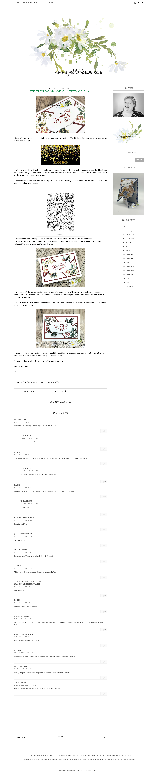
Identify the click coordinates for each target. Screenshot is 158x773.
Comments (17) (29, 391)
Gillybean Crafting (24, 634)
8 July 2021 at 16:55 (29, 438)
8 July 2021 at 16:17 (23, 422)
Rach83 (17, 485)
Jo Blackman (26, 435)
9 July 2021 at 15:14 (23, 637)
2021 (128, 246)
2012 (128, 282)
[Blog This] (65, 391)
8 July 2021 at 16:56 (29, 471)
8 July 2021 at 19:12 (23, 568)
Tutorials (38, 3)
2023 (128, 239)
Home (60, 736)
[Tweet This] (55, 391)
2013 (128, 278)
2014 (128, 274)
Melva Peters (20, 550)
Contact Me (27, 3)
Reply (104, 431)
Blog (17, 3)
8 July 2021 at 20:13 (23, 587)
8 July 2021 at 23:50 (23, 603)
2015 (128, 270)
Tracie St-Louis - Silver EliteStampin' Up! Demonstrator (27, 583)
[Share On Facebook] (59, 391)
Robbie (17, 600)
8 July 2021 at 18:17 (23, 552)
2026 (129, 227)
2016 (128, 266)
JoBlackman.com (78, 770)
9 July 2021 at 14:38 (23, 619)
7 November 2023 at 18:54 (25, 685)
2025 (129, 231)
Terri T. (17, 566)
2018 (128, 258)
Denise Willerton (23, 616)
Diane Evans (20, 419)
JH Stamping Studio (23, 534)
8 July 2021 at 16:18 (23, 455)
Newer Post (20, 737)
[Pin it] (62, 391)
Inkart (17, 650)
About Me (49, 3)
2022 (128, 243)
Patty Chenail (21, 666)
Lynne (17, 452)
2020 (128, 251)
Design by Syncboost (92, 770)
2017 (129, 262)
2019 (128, 254)
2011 (128, 286)
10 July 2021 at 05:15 (23, 653)
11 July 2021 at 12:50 (23, 669)
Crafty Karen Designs (25, 518)
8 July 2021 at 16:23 (23, 488)
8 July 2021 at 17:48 (23, 536)
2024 (128, 235)
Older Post (101, 737)
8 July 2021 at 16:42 (23, 520)
